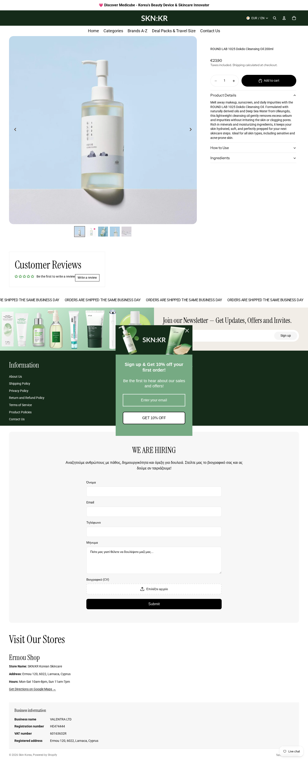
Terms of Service (20, 405)
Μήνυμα (92, 542)
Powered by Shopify (45, 754)
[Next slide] (192, 130)
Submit (154, 604)
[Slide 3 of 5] (103, 232)
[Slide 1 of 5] (80, 232)
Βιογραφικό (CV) (97, 579)
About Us (15, 376)
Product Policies (20, 412)
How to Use (219, 147)
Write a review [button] (87, 277)
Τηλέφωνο (93, 522)
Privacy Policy (18, 391)
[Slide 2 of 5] (91, 232)
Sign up (285, 335)
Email (90, 502)
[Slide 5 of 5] (126, 232)
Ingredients (220, 158)
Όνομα (91, 482)
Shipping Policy (19, 383)
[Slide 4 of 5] (115, 232)
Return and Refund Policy (26, 398)
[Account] (284, 18)
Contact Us (17, 419)
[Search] (275, 18)
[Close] (187, 330)
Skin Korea (25, 754)
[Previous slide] (14, 130)
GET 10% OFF (154, 418)
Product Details (223, 95)
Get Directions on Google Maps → (32, 689)
